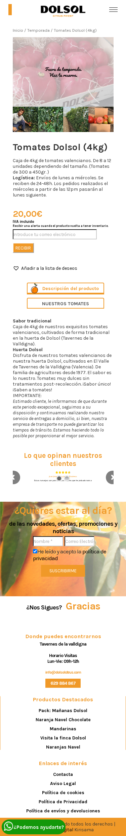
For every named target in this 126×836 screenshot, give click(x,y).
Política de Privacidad (63, 802)
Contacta (63, 774)
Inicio (18, 30)
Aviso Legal (63, 783)
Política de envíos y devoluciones (63, 811)
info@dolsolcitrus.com (63, 672)
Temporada (38, 30)
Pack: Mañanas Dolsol (63, 710)
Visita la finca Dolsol (63, 738)
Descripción (55, 288)
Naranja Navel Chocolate (63, 720)
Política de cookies (63, 792)
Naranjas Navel (63, 747)
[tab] (65, 288)
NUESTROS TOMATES (65, 304)
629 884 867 (63, 683)
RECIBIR (23, 248)
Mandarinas (63, 729)
